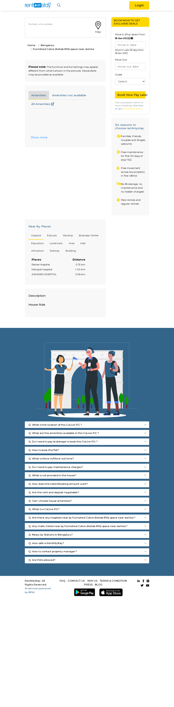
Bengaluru (47, 45)
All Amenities (41, 104)
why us (92, 580)
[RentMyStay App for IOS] (110, 592)
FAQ (62, 580)
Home (31, 45)
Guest (118, 74)
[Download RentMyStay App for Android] (84, 592)
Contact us (76, 580)
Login (139, 5)
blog (98, 584)
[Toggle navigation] (59, 5)
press (88, 584)
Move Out (121, 59)
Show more (39, 137)
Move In (130, 36)
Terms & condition (113, 580)
